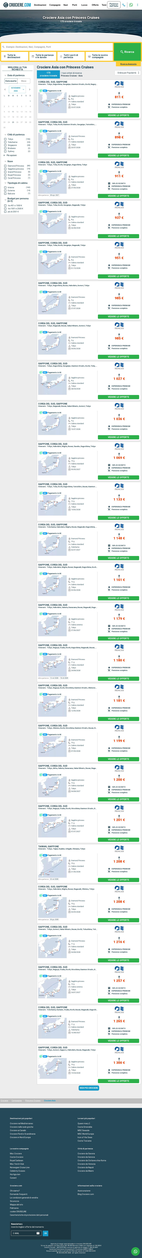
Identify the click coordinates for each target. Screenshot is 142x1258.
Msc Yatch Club (17, 1164)
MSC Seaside (83, 1130)
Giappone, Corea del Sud (52, 122)
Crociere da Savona (86, 1153)
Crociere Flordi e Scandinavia (22, 1134)
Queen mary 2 (84, 1123)
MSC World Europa (86, 1134)
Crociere (4, 1100)
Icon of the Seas (85, 1137)
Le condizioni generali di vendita (24, 1197)
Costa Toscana (84, 1141)
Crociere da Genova (86, 1157)
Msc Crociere (16, 1153)
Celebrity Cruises (17, 1171)
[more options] (137, 5)
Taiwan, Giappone (48, 846)
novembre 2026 (15, 89)
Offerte (95, 5)
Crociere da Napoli (86, 1167)
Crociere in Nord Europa (20, 1137)
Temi (104, 5)
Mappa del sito (16, 1204)
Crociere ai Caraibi (18, 1130)
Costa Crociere (16, 1157)
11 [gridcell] (13, 112)
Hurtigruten (15, 1174)
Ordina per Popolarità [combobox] (126, 73)
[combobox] (58, 47)
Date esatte (10, 81)
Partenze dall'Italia (114, 5)
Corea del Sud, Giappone (52, 82)
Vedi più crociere (89, 1088)
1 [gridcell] (30, 101)
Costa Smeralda (85, 1127)
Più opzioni (12, 155)
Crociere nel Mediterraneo (21, 1123)
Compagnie (54, 5)
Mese (23, 81)
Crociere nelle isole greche (21, 1127)
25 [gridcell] (13, 122)
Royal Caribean (16, 1160)
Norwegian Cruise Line (20, 1167)
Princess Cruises (32, 1100)
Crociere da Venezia (86, 1164)
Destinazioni (40, 5)
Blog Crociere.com (86, 1194)
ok (45, 1233)
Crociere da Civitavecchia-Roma (92, 1160)
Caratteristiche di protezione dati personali (29, 1215)
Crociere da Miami (86, 1171)
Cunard (13, 1178)
